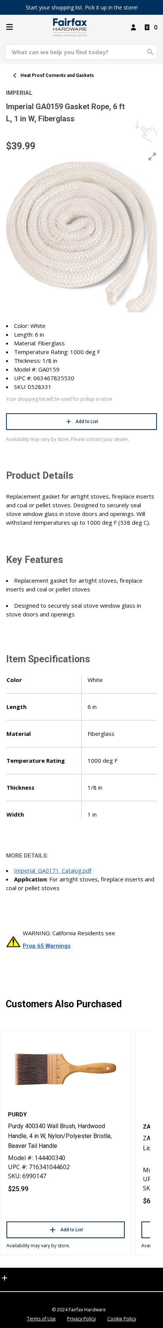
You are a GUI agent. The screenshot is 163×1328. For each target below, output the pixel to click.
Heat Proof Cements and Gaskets (57, 75)
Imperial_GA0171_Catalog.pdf (52, 870)
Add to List (86, 421)
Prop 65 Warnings (47, 945)
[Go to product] (66, 1069)
